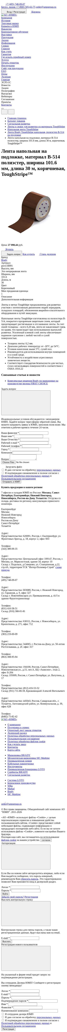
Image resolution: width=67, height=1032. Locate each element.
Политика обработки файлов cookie (26, 741)
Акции (5, 40)
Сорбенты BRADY (17, 772)
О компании (14, 724)
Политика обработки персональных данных (30, 736)
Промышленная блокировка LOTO (26, 769)
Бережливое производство (21, 783)
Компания (6, 17)
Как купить (29, 254)
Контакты (6, 105)
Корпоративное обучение (14, 31)
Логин (5, 887)
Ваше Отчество (10, 439)
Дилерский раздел (17, 733)
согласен (46, 840)
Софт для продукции (12, 68)
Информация (8, 43)
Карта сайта (13, 750)
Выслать (6, 941)
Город (5, 449)
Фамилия (7, 1007)
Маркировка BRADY (18, 755)
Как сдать (6, 51)
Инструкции (8, 65)
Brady (4, 260)
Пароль (6, 890)
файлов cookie (8, 840)
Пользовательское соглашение (23, 738)
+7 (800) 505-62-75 (18, 7)
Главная (5, 79)
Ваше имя (7, 436)
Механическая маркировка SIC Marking (28, 758)
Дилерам (6, 76)
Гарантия (6, 54)
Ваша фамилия (10, 433)
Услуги (5, 60)
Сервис (5, 46)
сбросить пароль (29, 879)
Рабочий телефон (11, 446)
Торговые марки (10, 23)
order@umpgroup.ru (46, 7)
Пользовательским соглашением (18, 478)
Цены (4, 74)
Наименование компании (14, 1010)
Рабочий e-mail (10, 442)
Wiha (10, 786)
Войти (5, 894)
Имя (4, 1004)
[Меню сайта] (11, 111)
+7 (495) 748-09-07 (15, 4)
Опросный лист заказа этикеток (24, 730)
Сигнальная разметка (18, 775)
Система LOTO (15, 780)
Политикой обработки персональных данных (25, 476)
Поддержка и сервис (18, 727)
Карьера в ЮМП (10, 26)
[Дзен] (3, 801)
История (5, 20)
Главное (5, 48)
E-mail (5, 938)
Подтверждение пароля (14, 1001)
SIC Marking (13, 794)
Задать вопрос (13, 254)
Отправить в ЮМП (11, 482)
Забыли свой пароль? (12, 897)
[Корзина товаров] (17, 112)
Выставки (6, 34)
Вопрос (5, 459)
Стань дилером (47, 254)
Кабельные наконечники (20, 763)
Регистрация (31, 897)
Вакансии (6, 29)
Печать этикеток (10, 62)
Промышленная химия (19, 761)
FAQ (3, 71)
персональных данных (49, 470)
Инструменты (14, 766)
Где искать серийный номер (16, 57)
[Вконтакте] (7, 801)
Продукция (7, 37)
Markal (10, 788)
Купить (9, 249)
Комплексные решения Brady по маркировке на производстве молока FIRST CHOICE (32, 382)
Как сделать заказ (16, 744)
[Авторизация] (4, 111)
